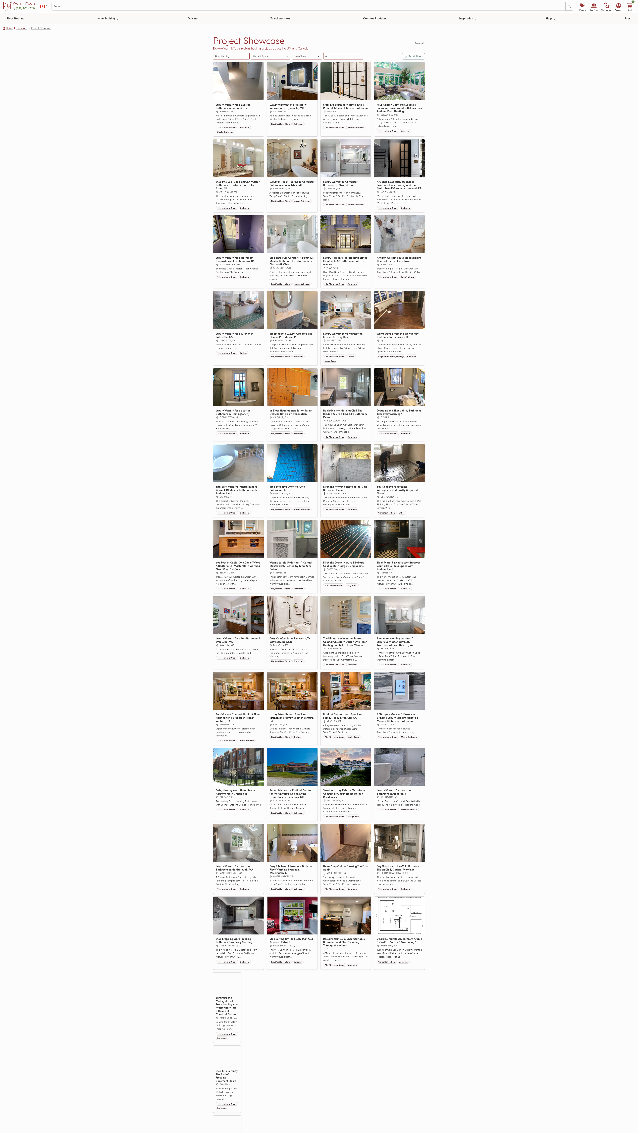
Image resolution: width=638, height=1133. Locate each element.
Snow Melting (106, 18)
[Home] (8, 6)
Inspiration (466, 18)
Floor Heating (16, 18)
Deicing (193, 18)
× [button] (242, 56)
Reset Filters (415, 56)
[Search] (569, 6)
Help (549, 18)
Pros (628, 18)
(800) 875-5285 (25, 8)
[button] (606, 6)
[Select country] (44, 6)
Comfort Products (375, 18)
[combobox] (267, 56)
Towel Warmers (280, 18)
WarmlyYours (24, 3)
